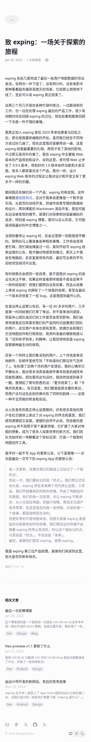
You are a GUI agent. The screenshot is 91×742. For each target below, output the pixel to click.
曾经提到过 (23, 197)
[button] (71, 734)
